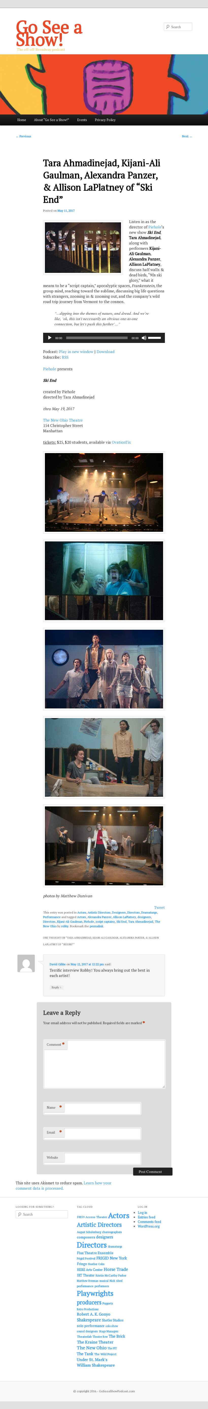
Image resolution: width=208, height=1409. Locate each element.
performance (85, 1286)
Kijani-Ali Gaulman (69, 921)
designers (144, 917)
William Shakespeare (96, 1365)
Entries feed (146, 1217)
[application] (104, 338)
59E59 (80, 1217)
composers (86, 1237)
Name (54, 1107)
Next (187, 136)
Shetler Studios (113, 1320)
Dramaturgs (149, 912)
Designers (119, 912)
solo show (112, 1326)
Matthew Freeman (87, 1281)
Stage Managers (108, 1331)
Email (54, 1132)
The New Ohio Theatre (63, 420)
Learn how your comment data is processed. (63, 1185)
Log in (142, 1212)
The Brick (117, 1336)
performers (102, 1286)
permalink (96, 926)
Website (52, 1157)
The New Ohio (92, 1348)
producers (89, 1302)
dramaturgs (115, 1246)
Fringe (82, 1264)
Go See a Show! (49, 33)
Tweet (159, 907)
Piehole (154, 226)
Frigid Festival (86, 1258)
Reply (56, 987)
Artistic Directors (99, 912)
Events (82, 120)
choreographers (112, 1232)
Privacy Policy (105, 120)
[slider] (155, 337)
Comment (56, 1044)
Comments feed (149, 1221)
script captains (105, 921)
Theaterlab (84, 1336)
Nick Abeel (116, 1281)
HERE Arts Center (90, 1270)
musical (104, 1281)
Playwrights (95, 1293)
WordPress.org (149, 1226)
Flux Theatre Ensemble (95, 1253)
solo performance (91, 1325)
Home (21, 120)
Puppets (107, 1303)
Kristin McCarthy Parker (111, 1275)
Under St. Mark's (92, 1359)
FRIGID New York (111, 1258)
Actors (81, 912)
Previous (23, 136)
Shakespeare (89, 1320)
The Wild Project (105, 1354)
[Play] (49, 337)
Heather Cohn (96, 1264)
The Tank (85, 1353)
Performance (52, 917)
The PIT (112, 1348)
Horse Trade (116, 1269)
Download (105, 351)
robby (64, 926)
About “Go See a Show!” (51, 120)
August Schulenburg (89, 1232)
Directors (133, 912)
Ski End (121, 921)
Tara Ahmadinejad (140, 921)
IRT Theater (86, 1275)
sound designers (87, 1331)
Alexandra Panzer (99, 917)
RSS (65, 357)
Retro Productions (87, 1309)
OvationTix (121, 442)
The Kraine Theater (95, 1342)
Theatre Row (100, 1336)
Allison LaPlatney (124, 917)
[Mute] (144, 337)
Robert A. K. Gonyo (93, 1314)
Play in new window (76, 351)
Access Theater (96, 1217)
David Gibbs (58, 964)
